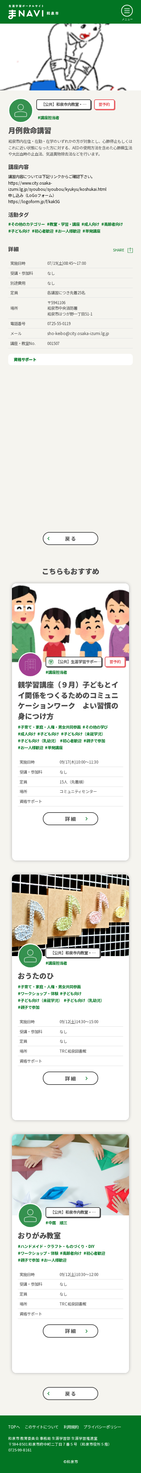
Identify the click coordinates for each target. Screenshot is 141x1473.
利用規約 (71, 1426)
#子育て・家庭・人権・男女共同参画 (49, 727)
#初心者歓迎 (42, 231)
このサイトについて (42, 1426)
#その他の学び (95, 727)
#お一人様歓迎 (67, 231)
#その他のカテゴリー (26, 224)
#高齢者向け (112, 224)
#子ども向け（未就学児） (83, 733)
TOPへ (14, 1426)
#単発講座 (91, 231)
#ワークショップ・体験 (38, 993)
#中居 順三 (56, 1222)
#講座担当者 (48, 117)
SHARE (118, 250)
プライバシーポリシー (102, 1426)
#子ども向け (19, 231)
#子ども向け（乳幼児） (38, 740)
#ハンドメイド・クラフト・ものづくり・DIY (56, 1246)
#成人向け (90, 224)
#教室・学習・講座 (63, 224)
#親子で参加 (94, 740)
